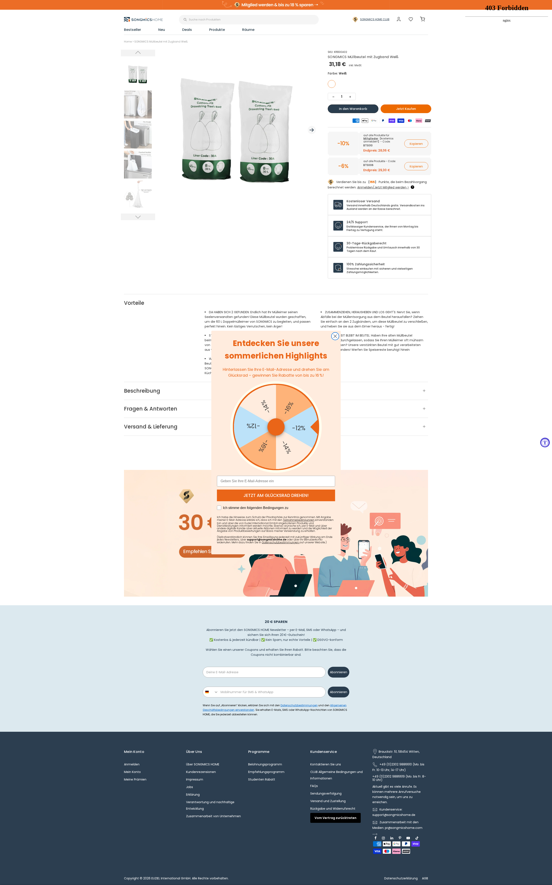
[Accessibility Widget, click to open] (545, 442)
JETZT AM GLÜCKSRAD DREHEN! (276, 495)
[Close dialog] (335, 336)
